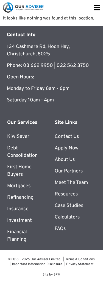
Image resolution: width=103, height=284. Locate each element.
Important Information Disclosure (37, 264)
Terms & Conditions (80, 259)
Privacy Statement (80, 264)
